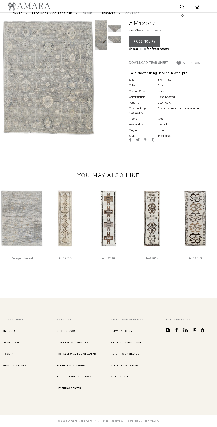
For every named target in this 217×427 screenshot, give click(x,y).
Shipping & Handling (126, 342)
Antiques (9, 331)
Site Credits (120, 377)
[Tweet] (140, 140)
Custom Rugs (66, 331)
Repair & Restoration (72, 365)
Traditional (11, 342)
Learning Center (69, 388)
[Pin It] (147, 140)
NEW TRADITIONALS (149, 30)
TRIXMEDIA (151, 420)
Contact (132, 13)
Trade (87, 13)
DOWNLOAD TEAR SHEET (148, 62)
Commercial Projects (72, 342)
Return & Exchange (125, 354)
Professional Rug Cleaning (77, 354)
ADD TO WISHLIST (195, 62)
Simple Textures (14, 365)
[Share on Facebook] (132, 140)
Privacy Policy (121, 331)
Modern (8, 354)
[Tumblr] (155, 140)
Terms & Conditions (125, 365)
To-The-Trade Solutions (74, 377)
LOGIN (142, 49)
